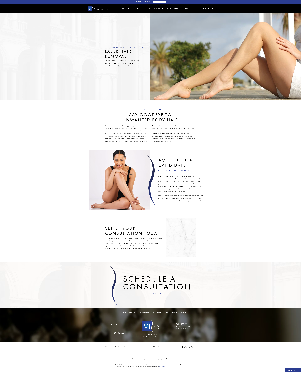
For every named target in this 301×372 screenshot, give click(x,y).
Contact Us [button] (293, 370)
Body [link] (130, 8)
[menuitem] (116, 8)
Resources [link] (177, 8)
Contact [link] (187, 8)
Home (107, 47)
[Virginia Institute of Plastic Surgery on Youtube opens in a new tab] (118, 333)
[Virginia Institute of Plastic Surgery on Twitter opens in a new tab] (115, 333)
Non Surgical (116, 47)
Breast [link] (123, 8)
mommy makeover (180, 358)
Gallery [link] (168, 8)
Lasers (125, 47)
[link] (203, 8)
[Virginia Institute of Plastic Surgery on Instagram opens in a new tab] (107, 333)
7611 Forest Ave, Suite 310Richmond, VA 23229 (183, 327)
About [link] (116, 8)
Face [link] (136, 8)
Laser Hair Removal (136, 47)
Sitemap (159, 346)
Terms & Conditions (144, 346)
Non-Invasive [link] (158, 8)
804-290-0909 (162, 366)
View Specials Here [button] (159, 2)
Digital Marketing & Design (190, 347)
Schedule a (157, 283)
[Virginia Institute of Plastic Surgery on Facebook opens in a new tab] (111, 333)
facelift (140, 360)
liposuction (147, 360)
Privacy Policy (153, 346)
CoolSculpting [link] (146, 8)
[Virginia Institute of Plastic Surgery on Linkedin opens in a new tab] (122, 333)
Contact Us (157, 294)
